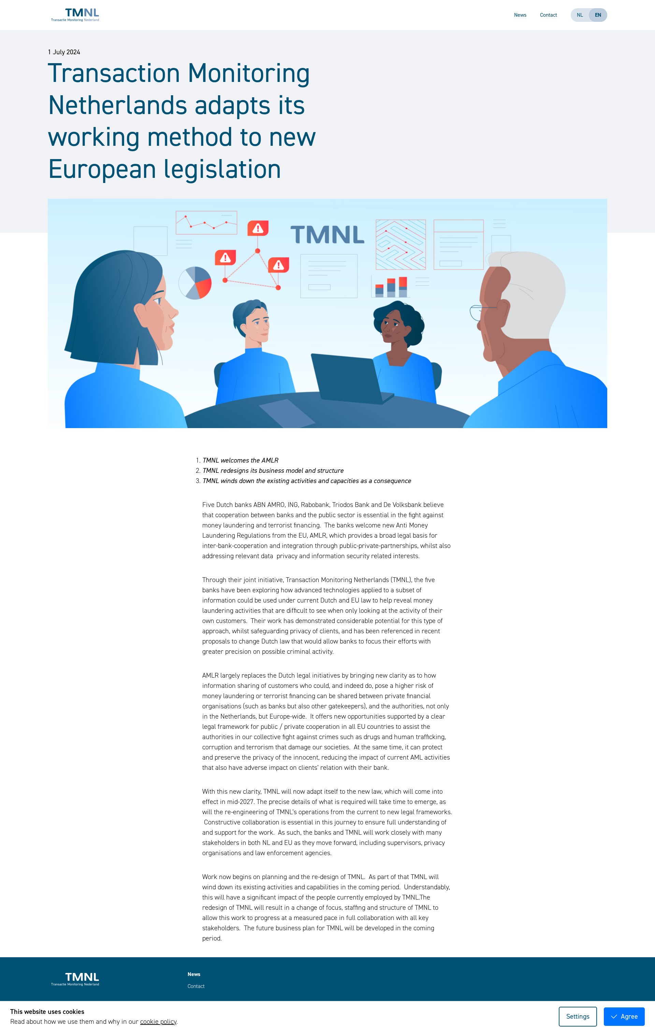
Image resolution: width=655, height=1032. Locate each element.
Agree (629, 1016)
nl (580, 14)
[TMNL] (75, 15)
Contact (548, 15)
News (520, 15)
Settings (578, 1016)
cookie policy (158, 1021)
